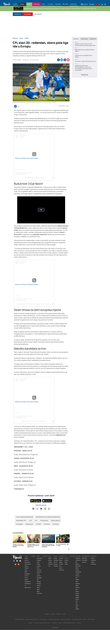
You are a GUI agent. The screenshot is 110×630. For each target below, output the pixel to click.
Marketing (94, 556)
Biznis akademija (27, 572)
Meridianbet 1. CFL (21, 520)
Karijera (30, 622)
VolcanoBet (27, 14)
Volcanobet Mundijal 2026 (39, 560)
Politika (26, 558)
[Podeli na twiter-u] (61, 59)
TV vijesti (66, 557)
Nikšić (77, 585)
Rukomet (39, 570)
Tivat (77, 601)
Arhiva (53, 614)
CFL (36, 520)
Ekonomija (27, 562)
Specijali (59, 614)
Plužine (77, 591)
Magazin (45, 556)
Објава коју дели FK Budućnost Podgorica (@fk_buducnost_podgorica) (34, 304)
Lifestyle (61, 556)
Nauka (26, 579)
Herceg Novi (77, 576)
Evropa (50, 560)
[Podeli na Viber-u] (65, 59)
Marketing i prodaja (76, 619)
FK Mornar (47, 524)
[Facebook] (33, 508)
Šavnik (77, 599)
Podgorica (78, 558)
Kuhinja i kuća (61, 565)
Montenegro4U (86, 556)
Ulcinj (77, 605)
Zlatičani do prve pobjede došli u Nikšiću (83, 56)
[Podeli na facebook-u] (58, 59)
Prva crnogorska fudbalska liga (24, 517)
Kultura (26, 566)
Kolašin (77, 579)
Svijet (49, 556)
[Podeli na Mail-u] (68, 59)
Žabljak (77, 609)
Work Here (84, 558)
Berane (77, 564)
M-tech (26, 575)
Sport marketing (39, 592)
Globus (50, 562)
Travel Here (84, 560)
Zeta (77, 607)
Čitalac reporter (91, 619)
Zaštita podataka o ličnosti (69, 622)
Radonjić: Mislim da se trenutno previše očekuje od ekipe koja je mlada (85, 44)
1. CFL (30, 520)
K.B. (18, 106)
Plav (77, 589)
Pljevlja (77, 595)
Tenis (38, 568)
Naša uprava (28, 587)
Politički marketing (93, 563)
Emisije (66, 560)
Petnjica (77, 587)
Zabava (55, 556)
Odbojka (39, 581)
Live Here (84, 562)
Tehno (26, 577)
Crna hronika (28, 564)
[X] (37, 508)
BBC (64, 614)
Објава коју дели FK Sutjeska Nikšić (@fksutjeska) (34, 421)
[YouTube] (41, 508)
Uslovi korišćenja (43, 619)
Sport (38, 556)
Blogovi (47, 614)
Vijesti (26, 556)
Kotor (77, 581)
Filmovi (66, 564)
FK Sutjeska (19, 524)
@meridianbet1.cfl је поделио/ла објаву (34, 177)
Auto (26, 570)
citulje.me (85, 4)
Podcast (27, 568)
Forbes (33, 556)
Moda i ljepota (60, 561)
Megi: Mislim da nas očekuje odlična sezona (84, 50)
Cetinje (77, 570)
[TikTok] (49, 508)
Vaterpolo (39, 572)
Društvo (26, 560)
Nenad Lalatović (55, 520)
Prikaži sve (84, 75)
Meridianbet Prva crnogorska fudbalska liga (48, 517)
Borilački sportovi (39, 584)
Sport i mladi (38, 588)
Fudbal (38, 564)
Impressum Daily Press (65, 619)
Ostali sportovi (39, 574)
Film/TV (55, 562)
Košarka (39, 566)
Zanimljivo (56, 560)
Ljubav (60, 568)
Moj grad (78, 556)
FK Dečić (38, 524)
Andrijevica (78, 560)
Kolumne (72, 556)
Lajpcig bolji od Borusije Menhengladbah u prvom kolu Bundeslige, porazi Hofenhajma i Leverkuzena (83, 68)
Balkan (49, 558)
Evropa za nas (50, 565)
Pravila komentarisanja (53, 619)
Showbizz (56, 566)
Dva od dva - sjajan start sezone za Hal (85, 61)
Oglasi (92, 4)
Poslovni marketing (93, 559)
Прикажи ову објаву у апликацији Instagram (26, 158)
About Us (79, 622)
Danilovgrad (78, 572)
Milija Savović (29, 524)
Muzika (55, 558)
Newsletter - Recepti (57, 622)
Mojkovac (78, 583)
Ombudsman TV (28, 584)
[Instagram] (45, 508)
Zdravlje (61, 558)
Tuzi (76, 603)
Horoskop (61, 570)
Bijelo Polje (78, 566)
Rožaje (77, 597)
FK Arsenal (56, 524)
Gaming (55, 564)
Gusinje (77, 573)
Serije (66, 562)
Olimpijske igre (39, 578)
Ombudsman (28, 581)
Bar (76, 562)
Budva (77, 568)
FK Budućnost (44, 520)
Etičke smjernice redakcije (31, 619)
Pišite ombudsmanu (19, 619)
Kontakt (84, 619)
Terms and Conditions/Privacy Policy (42, 622)
